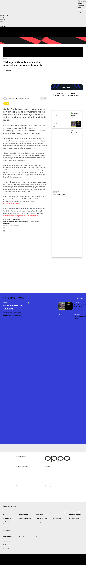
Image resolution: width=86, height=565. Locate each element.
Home (5, 59)
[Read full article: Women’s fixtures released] (76, 115)
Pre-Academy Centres (75, 522)
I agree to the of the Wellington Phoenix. (21, 228)
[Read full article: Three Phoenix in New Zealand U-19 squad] (76, 124)
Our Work (5, 544)
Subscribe (10, 236)
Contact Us (6, 527)
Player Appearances (41, 518)
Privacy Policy (17, 228)
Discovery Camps (74, 518)
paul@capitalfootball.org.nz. (12, 203)
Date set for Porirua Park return (60, 194)
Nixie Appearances (41, 522)
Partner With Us (7, 548)
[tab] (59, 94)
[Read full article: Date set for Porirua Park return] (76, 193)
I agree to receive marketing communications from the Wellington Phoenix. (24, 231)
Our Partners (6, 541)
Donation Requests (58, 522)
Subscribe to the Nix (8, 518)
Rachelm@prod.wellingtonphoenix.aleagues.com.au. (21, 216)
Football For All (57, 518)
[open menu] (1, 13)
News (10, 59)
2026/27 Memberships (25, 518)
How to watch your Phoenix (8, 522)
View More (80, 298)
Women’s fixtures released (59, 117)
